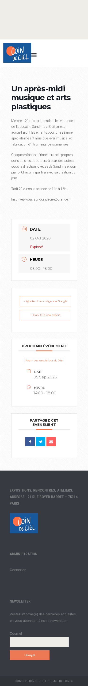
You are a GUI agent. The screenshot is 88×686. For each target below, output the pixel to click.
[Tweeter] (40, 441)
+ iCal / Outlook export (45, 315)
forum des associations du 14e (44, 360)
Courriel (16, 633)
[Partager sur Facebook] (30, 441)
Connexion (18, 570)
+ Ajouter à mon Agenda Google (45, 301)
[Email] (51, 441)
